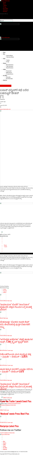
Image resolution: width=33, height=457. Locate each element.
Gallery (4, 69)
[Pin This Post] (18, 241)
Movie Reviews (9, 64)
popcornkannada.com (5, 109)
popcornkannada (12, 405)
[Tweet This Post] (18, 240)
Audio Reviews (9, 67)
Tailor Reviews (9, 66)
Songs (4, 7)
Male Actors (9, 72)
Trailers (5, 5)
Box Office (5, 8)
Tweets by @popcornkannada (7, 432)
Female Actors (9, 74)
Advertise (5, 10)
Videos (4, 446)
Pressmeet (9, 71)
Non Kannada (9, 78)
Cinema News (9, 55)
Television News (10, 57)
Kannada (8, 77)
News (4, 3)
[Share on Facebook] (18, 238)
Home (4, 2)
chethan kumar (11, 403)
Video (4, 58)
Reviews (5, 11)
